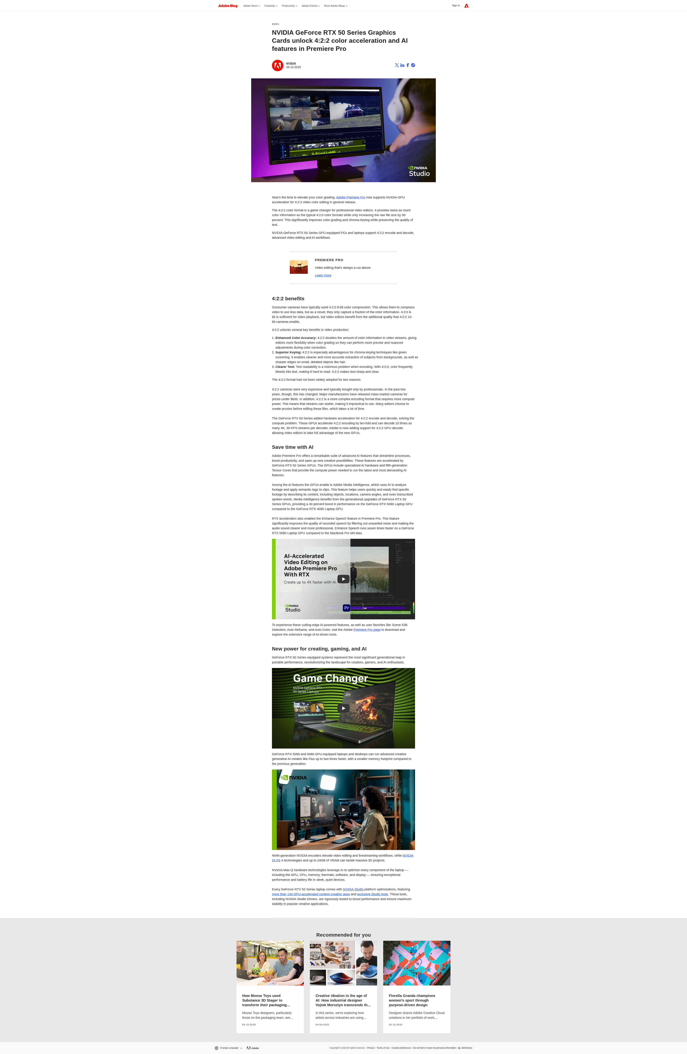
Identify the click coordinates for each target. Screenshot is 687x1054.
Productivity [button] (288, 5)
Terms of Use (383, 1048)
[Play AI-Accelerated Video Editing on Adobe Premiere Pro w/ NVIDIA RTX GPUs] (343, 579)
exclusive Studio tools (372, 894)
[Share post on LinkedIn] (402, 65)
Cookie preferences (401, 1048)
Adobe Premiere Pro (350, 197)
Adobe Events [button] (309, 5)
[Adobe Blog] (229, 5)
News (275, 24)
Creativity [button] (269, 5)
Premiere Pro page (367, 630)
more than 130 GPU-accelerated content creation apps (311, 894)
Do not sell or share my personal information (434, 1048)
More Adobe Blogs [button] (334, 5)
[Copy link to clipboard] (413, 65)
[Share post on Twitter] (397, 65)
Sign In (456, 5)
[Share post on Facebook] (408, 65)
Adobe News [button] (250, 5)
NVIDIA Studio (353, 889)
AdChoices (467, 1048)
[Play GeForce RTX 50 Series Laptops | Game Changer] (343, 708)
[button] (228, 1048)
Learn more (323, 275)
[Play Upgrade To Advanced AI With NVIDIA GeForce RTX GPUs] (343, 809)
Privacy (370, 1048)
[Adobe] (466, 5)
